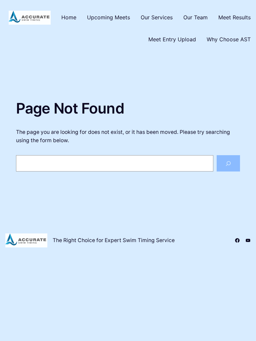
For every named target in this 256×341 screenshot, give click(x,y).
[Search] (228, 163)
